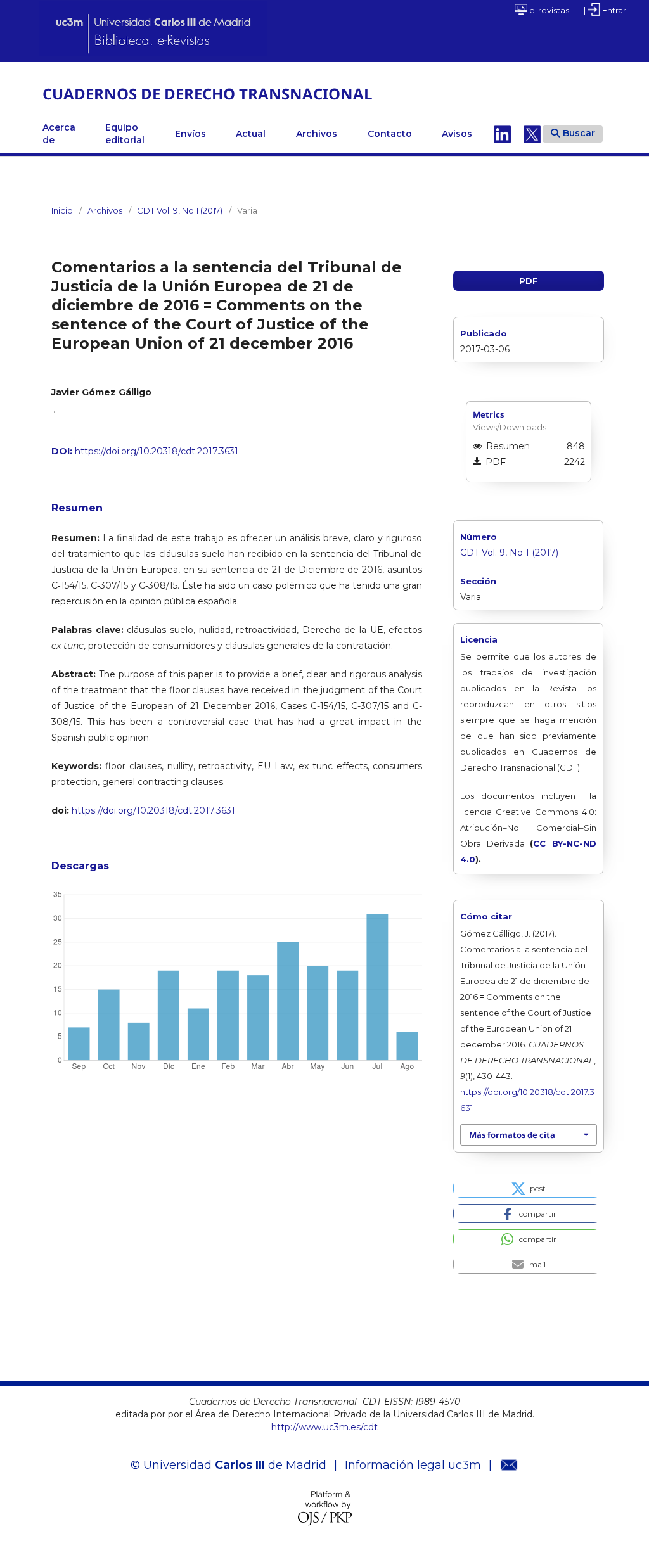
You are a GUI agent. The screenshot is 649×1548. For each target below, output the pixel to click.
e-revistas (548, 10)
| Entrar (605, 10)
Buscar (579, 133)
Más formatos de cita (512, 1135)
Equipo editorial (125, 134)
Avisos (457, 133)
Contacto (390, 133)
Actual (251, 133)
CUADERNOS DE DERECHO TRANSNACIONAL (207, 93)
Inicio (62, 210)
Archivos (316, 133)
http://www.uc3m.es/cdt (324, 1427)
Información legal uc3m (413, 1465)
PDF (528, 281)
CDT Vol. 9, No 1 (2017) (179, 210)
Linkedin (502, 134)
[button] (527, 1188)
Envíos (190, 133)
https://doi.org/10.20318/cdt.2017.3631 (156, 451)
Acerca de (58, 134)
